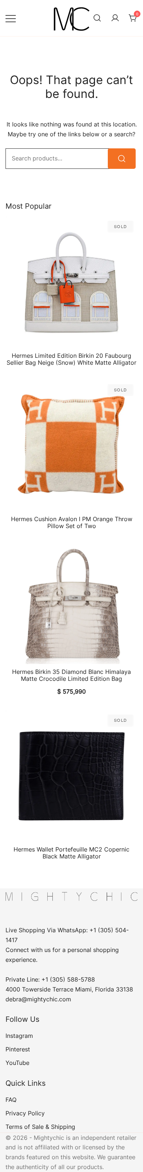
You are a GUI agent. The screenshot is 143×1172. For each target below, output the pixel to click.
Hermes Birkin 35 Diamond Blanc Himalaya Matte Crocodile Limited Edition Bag (71, 675)
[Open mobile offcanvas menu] (11, 18)
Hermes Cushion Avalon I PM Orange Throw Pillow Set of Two (71, 522)
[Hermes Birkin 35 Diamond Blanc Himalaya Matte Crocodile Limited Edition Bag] (72, 603)
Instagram (19, 1035)
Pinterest (18, 1049)
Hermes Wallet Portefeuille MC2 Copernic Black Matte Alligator (71, 853)
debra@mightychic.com (38, 999)
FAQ (11, 1099)
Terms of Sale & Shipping (40, 1126)
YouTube (17, 1062)
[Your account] (115, 18)
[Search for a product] (97, 18)
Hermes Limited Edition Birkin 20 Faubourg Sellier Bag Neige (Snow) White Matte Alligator (71, 359)
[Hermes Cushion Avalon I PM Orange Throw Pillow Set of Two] (72, 445)
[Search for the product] (122, 158)
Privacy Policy (25, 1113)
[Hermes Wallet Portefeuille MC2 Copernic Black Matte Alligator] (72, 776)
